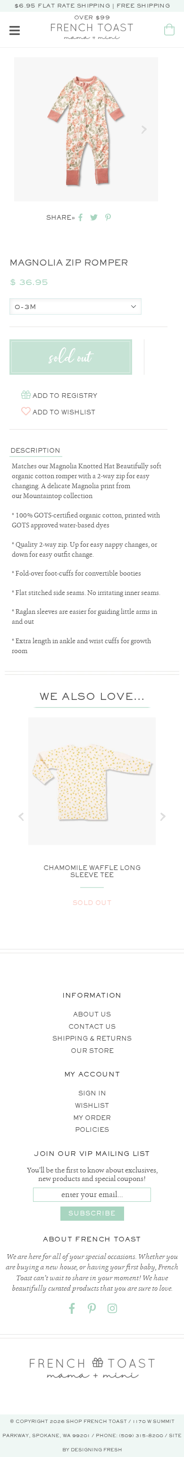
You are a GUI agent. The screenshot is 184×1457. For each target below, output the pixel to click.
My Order (92, 1117)
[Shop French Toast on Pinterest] (92, 1310)
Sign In (92, 1093)
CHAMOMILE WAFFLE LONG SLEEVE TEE (92, 871)
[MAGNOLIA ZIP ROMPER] (86, 129)
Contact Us (92, 1026)
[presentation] (21, 816)
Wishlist (92, 1105)
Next (143, 129)
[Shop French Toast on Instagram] (112, 1310)
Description (35, 450)
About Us (92, 1014)
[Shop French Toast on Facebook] (72, 1310)
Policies (92, 1129)
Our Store (92, 1050)
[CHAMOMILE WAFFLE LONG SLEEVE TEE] (92, 781)
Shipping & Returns (92, 1038)
